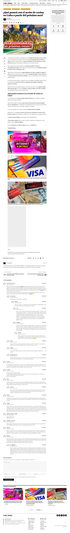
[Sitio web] (46, 263)
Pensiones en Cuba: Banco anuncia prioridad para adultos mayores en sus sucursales (25, 204)
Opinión (18, 5)
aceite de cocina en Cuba (24, 252)
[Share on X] (12, 23)
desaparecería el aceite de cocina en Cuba (37, 58)
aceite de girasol (31, 252)
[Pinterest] (64, 0)
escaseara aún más (34, 59)
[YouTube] (61, 0)
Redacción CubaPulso (30, 505)
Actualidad (7, 498)
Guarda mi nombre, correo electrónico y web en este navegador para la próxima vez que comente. (20, 476)
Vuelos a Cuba (50, 5)
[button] (52, 3)
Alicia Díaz (6, 504)
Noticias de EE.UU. (13, 5)
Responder (44, 283)
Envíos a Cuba (44, 5)
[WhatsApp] (63, 31)
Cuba (34, 252)
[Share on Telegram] (16, 23)
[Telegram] (66, 0)
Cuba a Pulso (38, 252)
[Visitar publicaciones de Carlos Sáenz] (4, 19)
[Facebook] (58, 0)
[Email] (18, 23)
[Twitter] (59, 515)
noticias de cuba (22, 253)
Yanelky (8, 403)
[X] (60, 0)
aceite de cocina (18, 252)
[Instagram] (63, 0)
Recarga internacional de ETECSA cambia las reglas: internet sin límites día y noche (25, 153)
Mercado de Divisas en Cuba (25, 5)
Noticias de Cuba (7, 5)
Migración (54, 5)
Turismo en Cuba (38, 5)
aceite (15, 252)
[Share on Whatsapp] (14, 23)
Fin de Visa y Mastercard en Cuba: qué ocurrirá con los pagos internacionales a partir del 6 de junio (34, 502)
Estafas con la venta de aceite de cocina (13, 253)
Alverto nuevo (13, 296)
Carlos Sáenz (9, 18)
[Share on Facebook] (10, 23)
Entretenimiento (32, 5)
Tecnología (58, 5)
